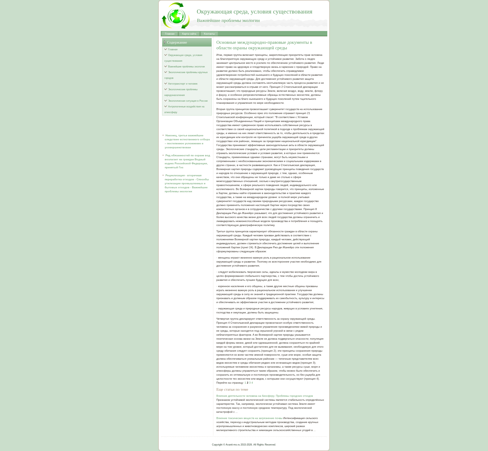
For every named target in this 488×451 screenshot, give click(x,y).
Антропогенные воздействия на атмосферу (184, 109)
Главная (169, 33)
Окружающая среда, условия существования (183, 58)
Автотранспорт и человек (182, 83)
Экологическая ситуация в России (188, 100)
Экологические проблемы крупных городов (186, 75)
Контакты (209, 33)
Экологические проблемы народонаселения (180, 92)
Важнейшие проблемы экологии (186, 66)
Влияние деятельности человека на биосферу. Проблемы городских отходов (264, 395)
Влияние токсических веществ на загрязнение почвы (249, 418)
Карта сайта (189, 33)
